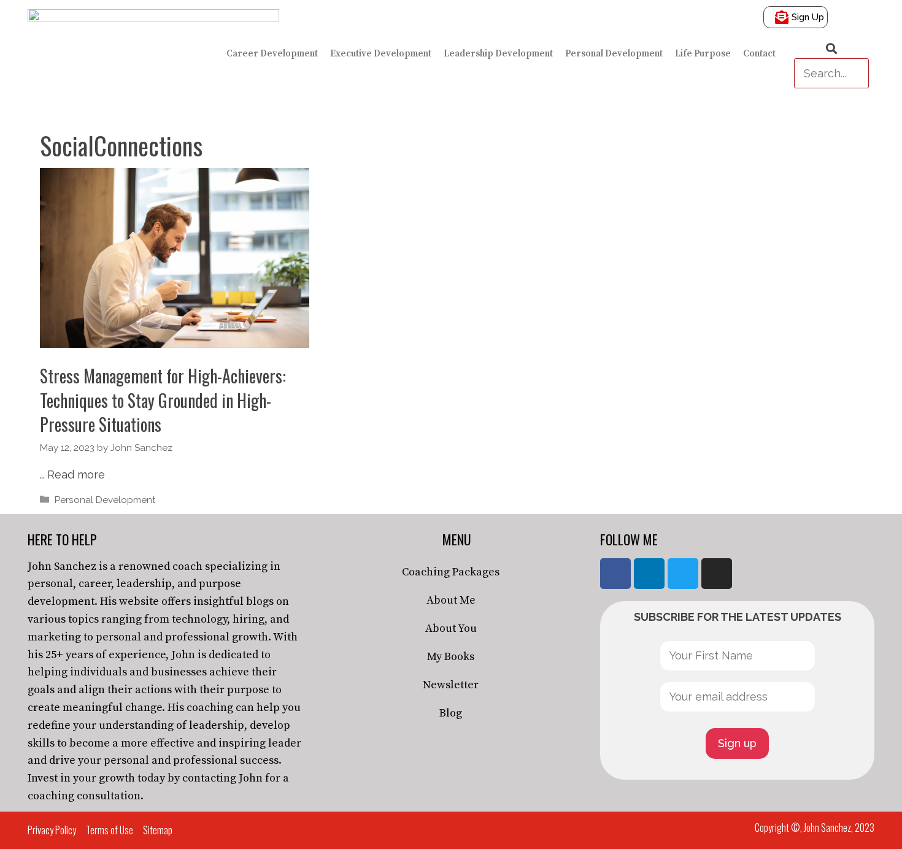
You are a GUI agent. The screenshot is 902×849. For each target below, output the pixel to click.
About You (451, 628)
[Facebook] (615, 573)
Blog (450, 713)
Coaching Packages (450, 572)
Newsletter (451, 685)
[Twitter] (683, 573)
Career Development (272, 54)
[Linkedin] (649, 573)
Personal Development (614, 54)
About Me (451, 600)
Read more (76, 474)
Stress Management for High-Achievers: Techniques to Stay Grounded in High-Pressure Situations (163, 399)
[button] (831, 49)
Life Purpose (703, 54)
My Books (450, 657)
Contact (759, 54)
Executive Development (380, 54)
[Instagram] (716, 573)
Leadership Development (498, 54)
